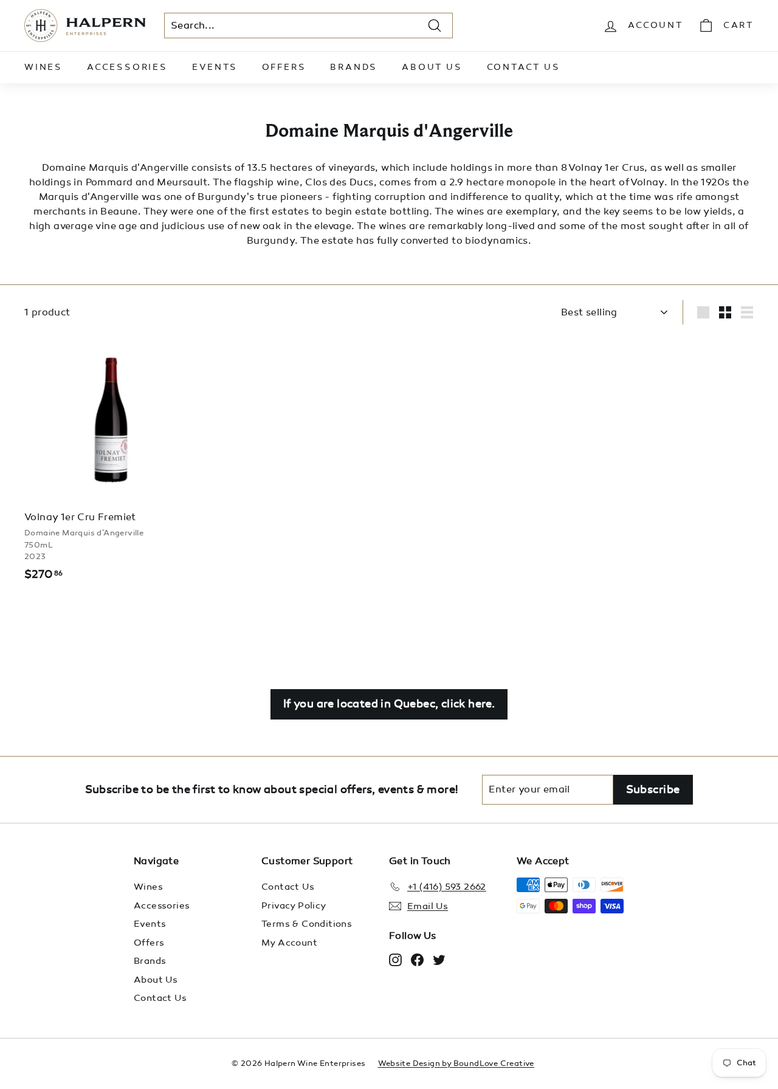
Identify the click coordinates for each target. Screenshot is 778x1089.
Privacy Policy (293, 905)
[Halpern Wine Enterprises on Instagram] (395, 959)
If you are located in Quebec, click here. (389, 703)
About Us (432, 67)
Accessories (127, 67)
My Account (289, 942)
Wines (43, 67)
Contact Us (523, 67)
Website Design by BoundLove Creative (456, 1063)
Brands (353, 67)
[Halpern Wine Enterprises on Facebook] (417, 959)
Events (215, 67)
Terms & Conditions (306, 923)
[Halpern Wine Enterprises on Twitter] (439, 959)
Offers (284, 67)
